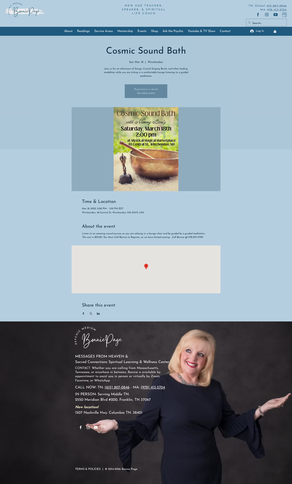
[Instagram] (88, 427)
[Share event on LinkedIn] (98, 313)
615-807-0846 (277, 6)
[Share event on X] (90, 313)
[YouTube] (96, 427)
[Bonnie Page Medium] (284, 14)
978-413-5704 (277, 10)
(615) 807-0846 (117, 387)
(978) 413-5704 (153, 387)
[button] (275, 31)
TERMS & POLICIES (88, 469)
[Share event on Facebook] (83, 313)
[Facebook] (80, 427)
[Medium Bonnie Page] (258, 14)
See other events (146, 93)
